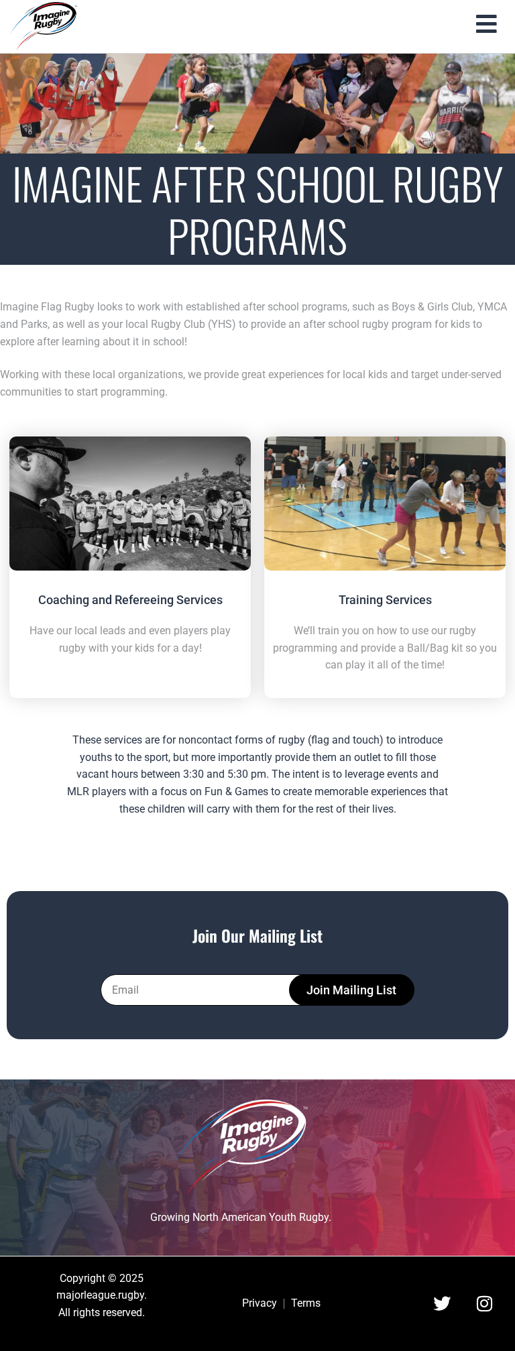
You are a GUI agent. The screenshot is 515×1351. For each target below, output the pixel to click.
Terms (306, 1304)
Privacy (259, 1304)
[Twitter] (441, 1303)
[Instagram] (484, 1303)
